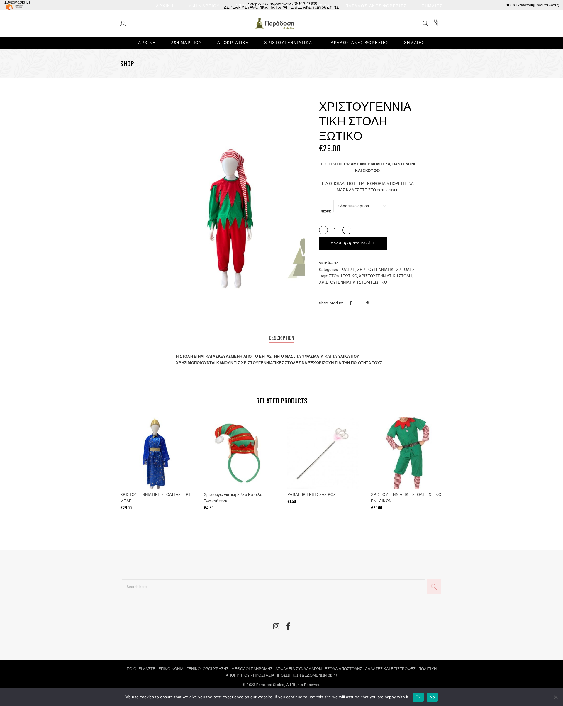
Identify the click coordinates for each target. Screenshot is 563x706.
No (432, 697)
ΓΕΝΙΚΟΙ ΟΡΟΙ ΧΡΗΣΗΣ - (208, 669)
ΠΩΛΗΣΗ (347, 269)
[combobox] (362, 206)
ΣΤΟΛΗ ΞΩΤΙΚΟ (343, 276)
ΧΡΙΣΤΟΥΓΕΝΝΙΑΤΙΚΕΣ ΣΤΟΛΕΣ (386, 269)
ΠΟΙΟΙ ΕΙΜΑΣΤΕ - (142, 669)
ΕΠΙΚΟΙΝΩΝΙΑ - (172, 669)
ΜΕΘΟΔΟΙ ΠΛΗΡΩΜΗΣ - (253, 669)
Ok (418, 697)
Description (281, 337)
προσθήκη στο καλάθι (353, 243)
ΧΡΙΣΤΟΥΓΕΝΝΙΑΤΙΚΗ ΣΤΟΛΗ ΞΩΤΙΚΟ (353, 282)
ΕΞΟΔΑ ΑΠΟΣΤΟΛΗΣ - (345, 669)
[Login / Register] (123, 23)
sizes (325, 211)
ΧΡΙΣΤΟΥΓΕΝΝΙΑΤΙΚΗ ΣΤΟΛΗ (385, 276)
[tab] (281, 338)
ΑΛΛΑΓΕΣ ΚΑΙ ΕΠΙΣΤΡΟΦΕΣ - (391, 669)
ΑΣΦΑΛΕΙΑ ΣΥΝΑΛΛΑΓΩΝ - (300, 669)
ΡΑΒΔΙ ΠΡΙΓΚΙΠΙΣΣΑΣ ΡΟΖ (311, 494)
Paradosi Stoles (270, 685)
